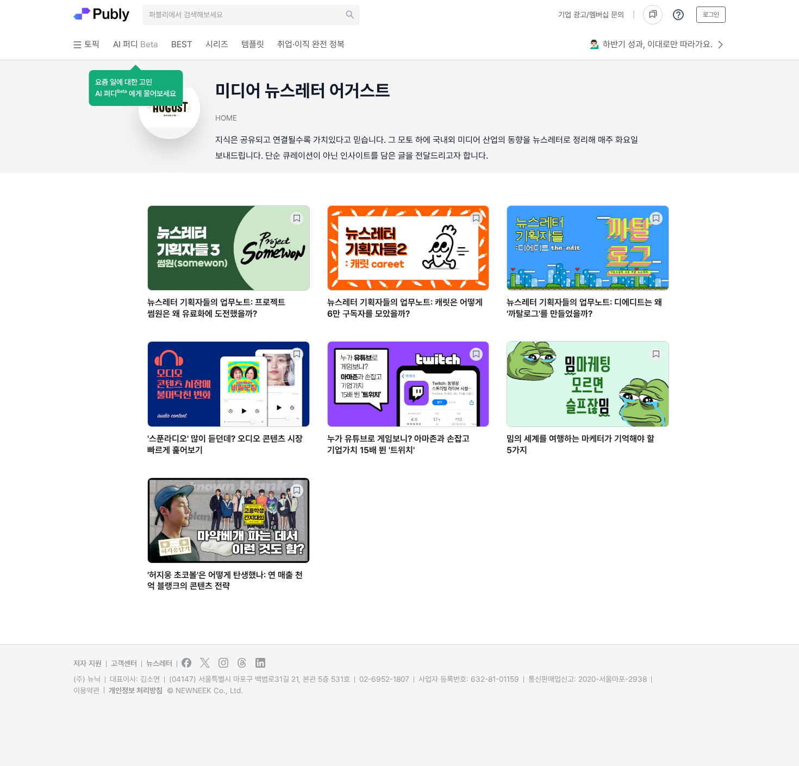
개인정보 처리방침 (136, 690)
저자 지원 (87, 663)
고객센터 (124, 663)
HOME (226, 118)
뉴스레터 (159, 663)
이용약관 (86, 690)
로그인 (711, 14)
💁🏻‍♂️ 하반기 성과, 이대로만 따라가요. (651, 44)
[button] (136, 88)
